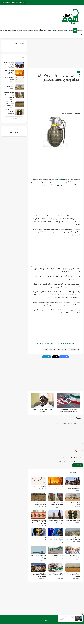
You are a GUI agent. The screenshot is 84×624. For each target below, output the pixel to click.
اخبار (75, 30)
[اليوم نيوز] (70, 17)
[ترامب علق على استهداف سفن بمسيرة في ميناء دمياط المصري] (38, 550)
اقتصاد (71, 30)
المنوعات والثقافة (57, 30)
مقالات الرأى (42, 30)
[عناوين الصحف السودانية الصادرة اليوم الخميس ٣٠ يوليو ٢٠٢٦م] (55, 567)
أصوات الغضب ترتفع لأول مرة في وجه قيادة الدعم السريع (9, 64)
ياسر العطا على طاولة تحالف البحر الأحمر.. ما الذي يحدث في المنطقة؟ (39, 522)
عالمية (66, 30)
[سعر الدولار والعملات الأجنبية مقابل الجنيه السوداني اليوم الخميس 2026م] (38, 567)
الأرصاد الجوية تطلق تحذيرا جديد (55, 486)
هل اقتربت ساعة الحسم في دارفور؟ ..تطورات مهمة (10, 103)
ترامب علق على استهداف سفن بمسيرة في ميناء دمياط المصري (38, 557)
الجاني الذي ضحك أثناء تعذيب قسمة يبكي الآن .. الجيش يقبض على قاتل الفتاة (56, 504)
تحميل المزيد (14, 118)
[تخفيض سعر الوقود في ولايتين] (38, 532)
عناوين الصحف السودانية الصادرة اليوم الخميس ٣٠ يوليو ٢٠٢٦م (56, 575)
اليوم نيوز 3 (77, 113)
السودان (52, 349)
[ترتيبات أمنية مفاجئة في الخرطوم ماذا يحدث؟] (55, 550)
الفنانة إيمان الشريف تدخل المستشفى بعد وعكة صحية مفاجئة (56, 539)
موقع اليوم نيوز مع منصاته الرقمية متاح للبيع (13, 2)
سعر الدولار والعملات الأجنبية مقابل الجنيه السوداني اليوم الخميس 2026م (39, 575)
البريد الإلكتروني (79, 451)
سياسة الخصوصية (10, 30)
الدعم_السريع (61, 349)
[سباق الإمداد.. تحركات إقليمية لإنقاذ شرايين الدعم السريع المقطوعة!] (72, 567)
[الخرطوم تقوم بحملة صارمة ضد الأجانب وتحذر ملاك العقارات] (72, 532)
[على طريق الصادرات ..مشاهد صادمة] (72, 497)
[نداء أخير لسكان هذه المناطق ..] (38, 481)
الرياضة (36, 30)
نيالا (61, 179)
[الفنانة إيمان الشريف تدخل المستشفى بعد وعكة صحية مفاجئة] (55, 532)
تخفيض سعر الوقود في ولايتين (38, 538)
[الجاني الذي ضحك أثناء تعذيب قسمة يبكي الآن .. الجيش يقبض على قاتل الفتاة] (55, 497)
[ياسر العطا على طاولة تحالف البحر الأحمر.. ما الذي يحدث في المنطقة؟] (38, 514)
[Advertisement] (55, 52)
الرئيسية (79, 30)
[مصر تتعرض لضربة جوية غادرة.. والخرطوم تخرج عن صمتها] (55, 514)
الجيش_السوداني (73, 349)
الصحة (49, 30)
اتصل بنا (19, 30)
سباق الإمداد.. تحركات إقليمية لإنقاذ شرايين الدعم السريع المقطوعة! (73, 575)
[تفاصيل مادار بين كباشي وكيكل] (72, 514)
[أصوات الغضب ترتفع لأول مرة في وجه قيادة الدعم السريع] (72, 481)
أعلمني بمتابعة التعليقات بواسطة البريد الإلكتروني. (70, 457)
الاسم (81, 444)
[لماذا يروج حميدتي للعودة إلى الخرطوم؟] (72, 550)
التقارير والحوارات (28, 30)
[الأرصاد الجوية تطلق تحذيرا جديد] (55, 481)
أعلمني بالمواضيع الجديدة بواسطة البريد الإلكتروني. (70, 461)
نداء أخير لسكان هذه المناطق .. (38, 486)
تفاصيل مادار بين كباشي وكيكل (73, 520)
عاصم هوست (40, 621)
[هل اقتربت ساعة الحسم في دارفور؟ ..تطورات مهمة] (38, 497)
